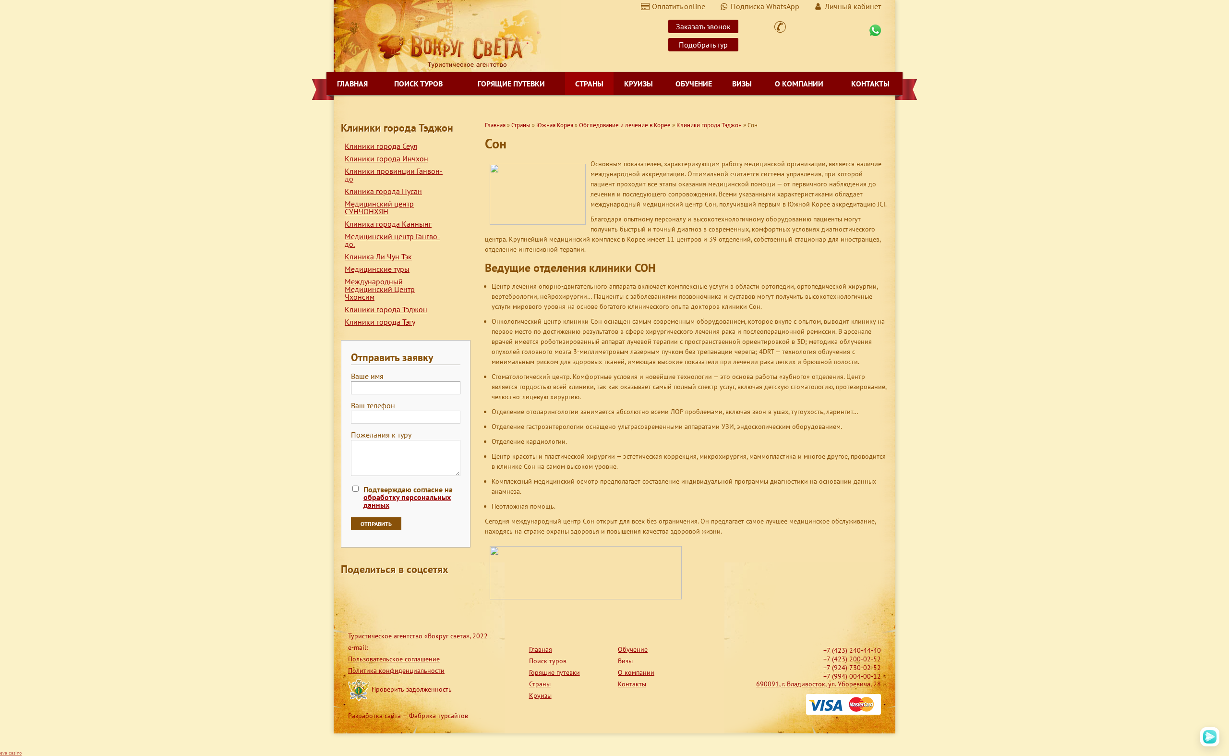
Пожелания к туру (381, 435)
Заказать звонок (703, 26)
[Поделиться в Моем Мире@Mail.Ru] (366, 591)
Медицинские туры (377, 269)
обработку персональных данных (407, 501)
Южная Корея (554, 125)
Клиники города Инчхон (386, 158)
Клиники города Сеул (381, 146)
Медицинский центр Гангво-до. (392, 240)
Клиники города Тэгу (380, 322)
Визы (742, 83)
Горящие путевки (511, 83)
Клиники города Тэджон (386, 309)
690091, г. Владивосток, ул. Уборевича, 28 (818, 684)
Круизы (638, 83)
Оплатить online (678, 6)
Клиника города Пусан (383, 191)
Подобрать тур (703, 44)
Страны (589, 83)
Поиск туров (418, 83)
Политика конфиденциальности (396, 670)
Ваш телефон (373, 406)
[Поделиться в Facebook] (348, 591)
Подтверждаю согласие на (408, 497)
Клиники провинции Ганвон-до (394, 175)
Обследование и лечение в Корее (625, 125)
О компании (799, 83)
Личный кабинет (853, 6)
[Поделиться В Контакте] (421, 591)
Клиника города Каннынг (388, 224)
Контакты (870, 83)
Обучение (693, 83)
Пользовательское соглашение (394, 659)
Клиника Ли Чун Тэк (378, 256)
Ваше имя (367, 376)
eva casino (11, 753)
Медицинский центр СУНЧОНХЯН (379, 207)
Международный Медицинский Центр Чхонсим (380, 289)
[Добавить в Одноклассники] (385, 591)
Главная (352, 83)
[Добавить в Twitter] (403, 591)
